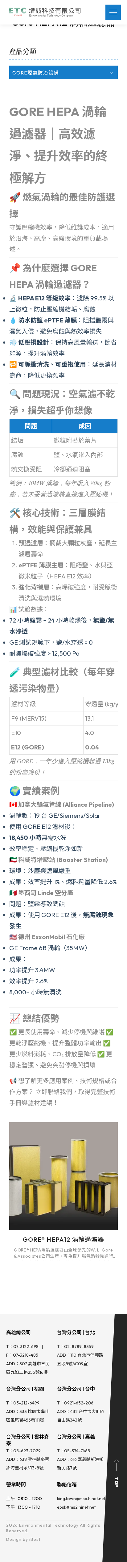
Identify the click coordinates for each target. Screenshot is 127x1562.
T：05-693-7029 (23, 1450)
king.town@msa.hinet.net (81, 1498)
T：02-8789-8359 (75, 1346)
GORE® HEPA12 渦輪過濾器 (63, 1239)
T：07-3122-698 (22, 1346)
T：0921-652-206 (75, 1403)
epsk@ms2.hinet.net (76, 1507)
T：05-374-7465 (73, 1450)
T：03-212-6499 (22, 1403)
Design (14, 1539)
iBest (35, 1539)
